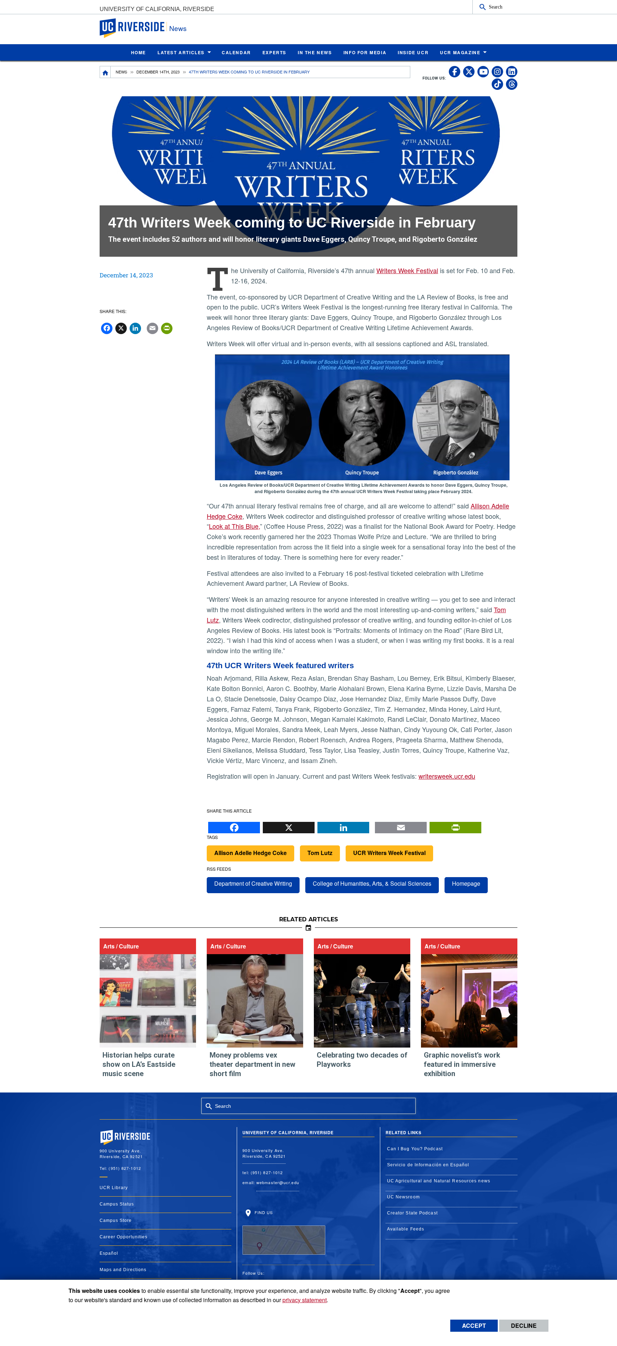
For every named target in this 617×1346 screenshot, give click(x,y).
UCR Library (114, 1187)
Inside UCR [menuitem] (413, 52)
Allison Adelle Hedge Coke (250, 853)
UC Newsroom (403, 1196)
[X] (288, 826)
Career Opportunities (123, 1236)
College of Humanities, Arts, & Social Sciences (372, 883)
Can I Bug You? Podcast (415, 1148)
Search (495, 7)
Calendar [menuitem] (236, 52)
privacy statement (304, 1300)
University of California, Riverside (157, 9)
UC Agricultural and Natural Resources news (438, 1180)
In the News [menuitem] (315, 52)
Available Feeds (406, 1229)
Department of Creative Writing (253, 883)
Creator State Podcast (412, 1213)
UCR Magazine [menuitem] (460, 52)
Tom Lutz (319, 853)
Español (109, 1253)
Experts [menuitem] (274, 52)
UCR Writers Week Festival (389, 853)
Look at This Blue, (234, 526)
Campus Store (116, 1220)
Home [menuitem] (138, 52)
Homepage (466, 883)
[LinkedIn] (343, 826)
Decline (524, 1325)
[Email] (400, 826)
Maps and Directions (123, 1269)
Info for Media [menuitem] (364, 52)
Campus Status (117, 1204)
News (178, 28)
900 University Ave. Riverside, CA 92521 (264, 1153)
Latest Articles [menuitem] (181, 52)
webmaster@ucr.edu (277, 1182)
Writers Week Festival (407, 270)
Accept (474, 1325)
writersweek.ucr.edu (446, 776)
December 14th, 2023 (158, 72)
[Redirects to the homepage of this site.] (105, 72)
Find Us (263, 1212)
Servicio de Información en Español (428, 1164)
